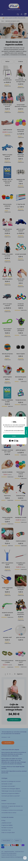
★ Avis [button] (26, 432)
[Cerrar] (24, 418)
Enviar (14, 436)
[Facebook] (10, 441)
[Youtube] (12, 441)
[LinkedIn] (17, 441)
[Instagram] (15, 441)
